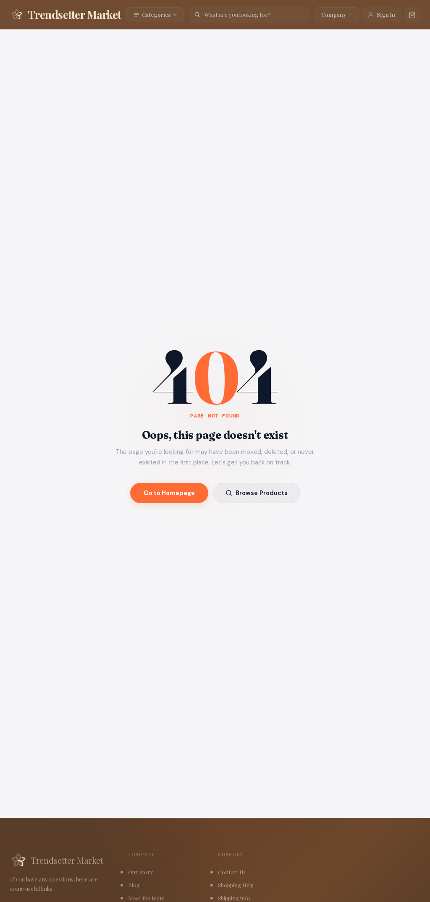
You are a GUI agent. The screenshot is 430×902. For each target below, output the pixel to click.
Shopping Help (236, 885)
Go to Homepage (169, 493)
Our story (140, 872)
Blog (134, 885)
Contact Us (232, 872)
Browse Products (262, 493)
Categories (156, 14)
